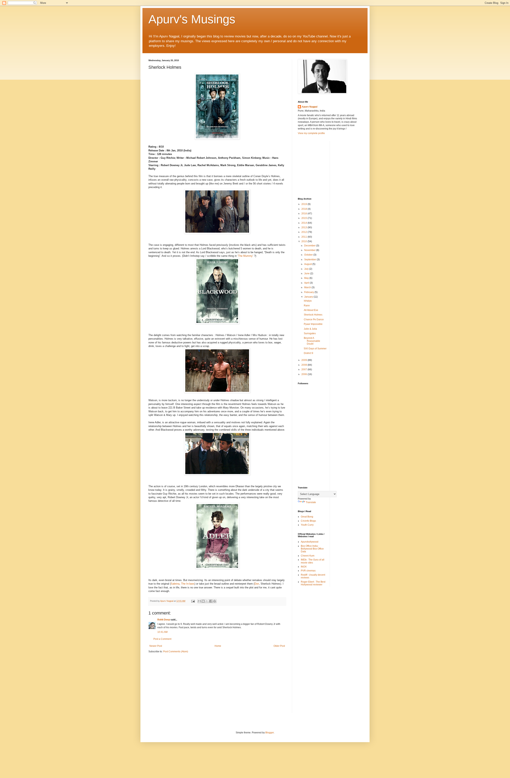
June (307, 273)
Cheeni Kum (307, 555)
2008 (304, 365)
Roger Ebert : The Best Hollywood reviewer (313, 583)
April (307, 282)
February (309, 292)
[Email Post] (192, 601)
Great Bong (307, 516)
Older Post (279, 646)
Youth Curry (307, 524)
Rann (307, 305)
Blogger (269, 732)
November (310, 250)
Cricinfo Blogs (308, 520)
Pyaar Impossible (313, 324)
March (308, 287)
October (308, 254)
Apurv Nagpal (309, 106)
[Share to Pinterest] (215, 601)
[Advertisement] (328, 166)
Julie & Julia (310, 328)
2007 (304, 369)
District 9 (308, 353)
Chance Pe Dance (314, 319)
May (306, 278)
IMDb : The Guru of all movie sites (312, 561)
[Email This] (199, 601)
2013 (304, 227)
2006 (304, 374)
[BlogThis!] (203, 601)
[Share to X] (207, 601)
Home (218, 646)
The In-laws (187, 583)
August (308, 264)
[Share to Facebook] (211, 601)
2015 (304, 218)
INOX (304, 566)
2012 (304, 232)
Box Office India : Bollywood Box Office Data (312, 549)
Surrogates (310, 333)
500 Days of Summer (315, 348)
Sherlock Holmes (313, 314)
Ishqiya (308, 300)
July (306, 268)
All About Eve (311, 310)
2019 (304, 204)
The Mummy (245, 255)
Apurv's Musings (191, 19)
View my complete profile (311, 133)
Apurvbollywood (309, 541)
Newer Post (155, 646)
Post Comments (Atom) (175, 651)
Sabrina (175, 583)
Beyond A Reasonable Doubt (312, 341)
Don (256, 583)
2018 (304, 209)
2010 (304, 241)
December (310, 245)
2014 (304, 222)
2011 (304, 236)
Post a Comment (162, 639)
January (309, 296)
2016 (304, 213)
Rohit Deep (163, 619)
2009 (304, 360)
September (310, 259)
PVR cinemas (308, 570)
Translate (311, 502)
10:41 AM (162, 632)
